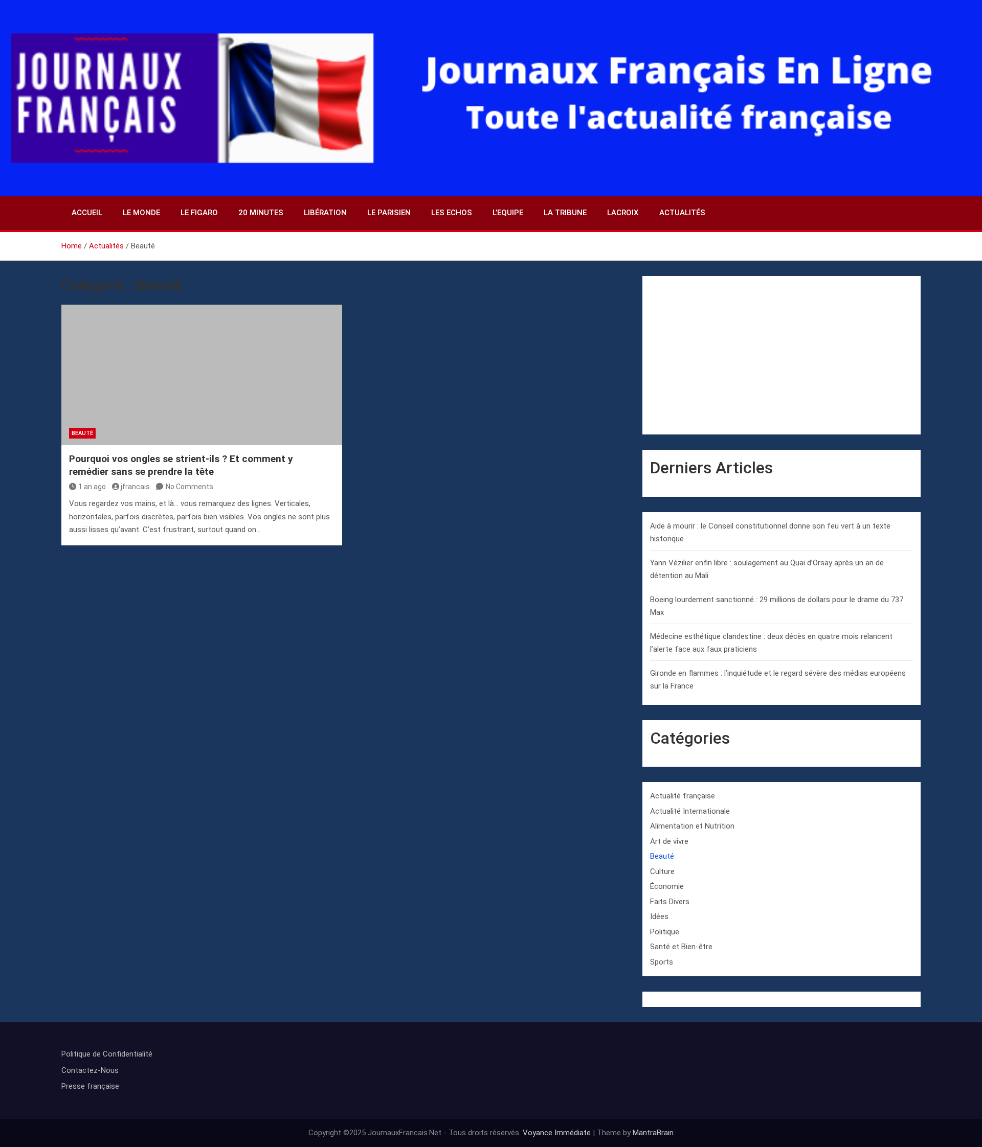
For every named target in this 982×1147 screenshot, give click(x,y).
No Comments (189, 487)
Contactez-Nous (90, 1070)
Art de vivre (669, 841)
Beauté (82, 433)
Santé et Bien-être (681, 946)
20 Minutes (260, 212)
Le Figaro (199, 212)
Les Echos (451, 212)
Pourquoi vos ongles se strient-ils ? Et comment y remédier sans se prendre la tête (181, 465)
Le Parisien (389, 212)
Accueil (87, 212)
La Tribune (565, 212)
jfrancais (135, 487)
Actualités (682, 212)
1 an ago (92, 487)
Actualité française (682, 795)
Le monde (141, 212)
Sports (661, 962)
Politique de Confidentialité (106, 1054)
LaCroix (623, 212)
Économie (667, 886)
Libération (325, 212)
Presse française (90, 1086)
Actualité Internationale (690, 811)
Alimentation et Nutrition (692, 826)
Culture (662, 871)
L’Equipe (508, 212)
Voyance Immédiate (557, 1132)
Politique (664, 931)
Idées (659, 916)
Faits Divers (669, 901)
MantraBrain (653, 1132)
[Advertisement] (781, 355)
